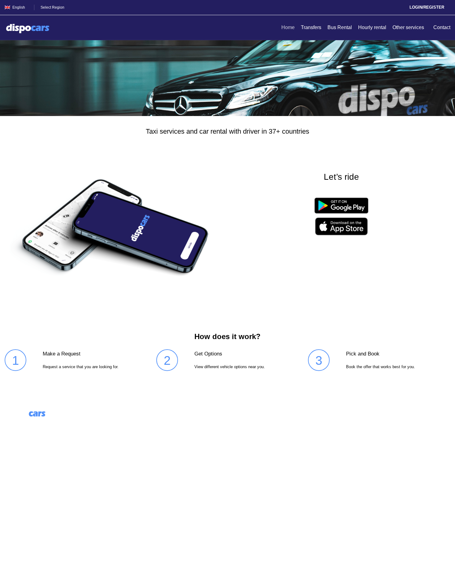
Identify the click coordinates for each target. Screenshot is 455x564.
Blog (124, 434)
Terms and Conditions (29, 498)
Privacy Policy (20, 510)
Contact (13, 487)
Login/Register (427, 7)
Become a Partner (138, 457)
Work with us (133, 446)
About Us (129, 423)
